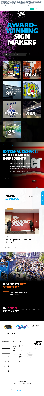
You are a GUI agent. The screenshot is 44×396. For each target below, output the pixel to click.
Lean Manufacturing (6, 351)
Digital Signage (5, 361)
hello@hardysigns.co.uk (38, 349)
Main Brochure (5, 346)
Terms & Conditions (29, 389)
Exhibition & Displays (21, 350)
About (14, 341)
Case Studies (14, 351)
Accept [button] (32, 8)
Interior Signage (20, 357)
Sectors (14, 346)
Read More (6, 178)
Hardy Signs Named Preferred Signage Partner (18, 241)
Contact (20, 363)
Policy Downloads (5, 370)
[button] (11, 184)
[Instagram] (42, 200)
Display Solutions (5, 366)
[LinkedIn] (42, 203)
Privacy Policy (22, 389)
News (14, 354)
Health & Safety (5, 356)
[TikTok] (42, 192)
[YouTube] (42, 195)
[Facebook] (42, 198)
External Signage (20, 361)
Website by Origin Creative (22, 390)
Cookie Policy (36, 389)
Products (14, 348)
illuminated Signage (21, 346)
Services (14, 343)
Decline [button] (37, 8)
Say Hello (6, 300)
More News (30, 196)
